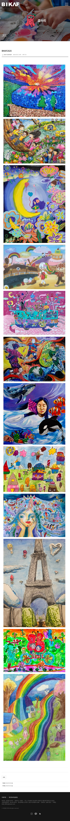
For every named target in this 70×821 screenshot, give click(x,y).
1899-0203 (48, 802)
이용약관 (4, 797)
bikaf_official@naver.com (8, 804)
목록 (4, 777)
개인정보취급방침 (13, 797)
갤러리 (4, 35)
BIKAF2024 (8, 786)
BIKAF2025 (8, 783)
